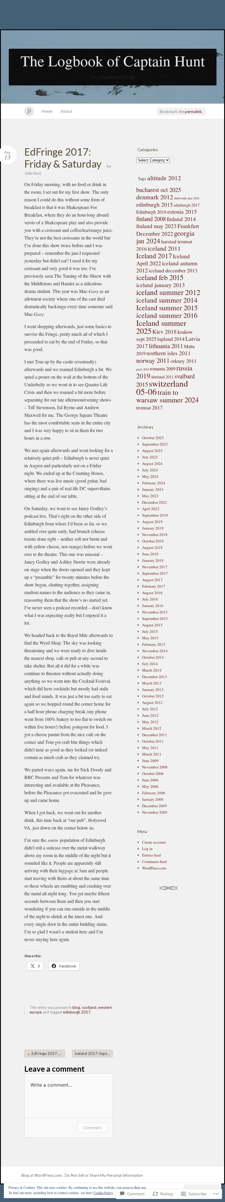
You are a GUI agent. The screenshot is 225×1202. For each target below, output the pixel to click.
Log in (147, 848)
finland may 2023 (156, 226)
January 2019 (152, 528)
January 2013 (152, 689)
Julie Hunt (32, 173)
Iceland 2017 (154, 255)
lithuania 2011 (166, 346)
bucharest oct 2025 (158, 190)
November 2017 (155, 566)
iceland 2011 (164, 248)
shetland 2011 (162, 377)
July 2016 (150, 599)
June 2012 (150, 715)
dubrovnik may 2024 (186, 198)
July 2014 (150, 663)
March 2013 (151, 683)
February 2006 (153, 792)
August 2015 (152, 625)
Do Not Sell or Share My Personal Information (104, 1175)
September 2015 (155, 618)
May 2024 (150, 476)
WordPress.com (154, 868)
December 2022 (154, 502)
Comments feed (154, 861)
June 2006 (150, 780)
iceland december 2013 (173, 270)
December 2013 (154, 676)
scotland (89, 1007)
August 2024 (152, 463)
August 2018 (152, 547)
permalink (193, 111)
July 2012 (150, 709)
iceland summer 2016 (166, 315)
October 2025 (153, 437)
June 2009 (150, 760)
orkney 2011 (184, 360)
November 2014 (155, 650)
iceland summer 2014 (166, 300)
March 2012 (151, 728)
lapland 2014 (171, 338)
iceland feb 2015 (159, 277)
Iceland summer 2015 (167, 307)
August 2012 (152, 702)
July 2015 (150, 631)
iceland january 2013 (160, 285)
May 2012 (150, 721)
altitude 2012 (164, 177)
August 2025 (152, 450)
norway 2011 (153, 360)
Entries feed (151, 855)
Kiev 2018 (164, 331)
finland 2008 (151, 219)
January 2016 (152, 605)
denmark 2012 (154, 197)
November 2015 (155, 612)
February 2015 (153, 644)
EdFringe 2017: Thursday (46, 1053)
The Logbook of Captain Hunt (113, 60)
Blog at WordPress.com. (42, 1175)
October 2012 (153, 696)
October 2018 (153, 541)
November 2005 (155, 812)
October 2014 (153, 657)
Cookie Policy (103, 1192)
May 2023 (150, 495)
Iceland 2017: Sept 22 (94, 1053)
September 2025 (155, 444)
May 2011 (150, 747)
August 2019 (152, 521)
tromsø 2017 (149, 407)
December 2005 (154, 805)
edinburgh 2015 (154, 204)
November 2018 (155, 534)
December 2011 (154, 734)
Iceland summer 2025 (161, 327)
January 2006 (152, 799)
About (66, 111)
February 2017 (153, 586)
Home (47, 111)
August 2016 (152, 592)
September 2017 (155, 573)
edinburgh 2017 (77, 1012)
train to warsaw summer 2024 (167, 395)
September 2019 (155, 515)
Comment (92, 1127)
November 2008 (155, 767)
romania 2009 (162, 368)
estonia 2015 (182, 211)
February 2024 (153, 482)
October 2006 (153, 773)
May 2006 (150, 786)
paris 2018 (142, 369)
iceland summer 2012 (168, 292)
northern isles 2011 (168, 353)
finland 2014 (181, 218)
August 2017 (152, 579)
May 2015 (150, 637)
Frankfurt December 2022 (167, 229)
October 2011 (153, 741)
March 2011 (151, 754)
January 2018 (152, 560)
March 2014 (151, 670)
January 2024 (152, 489)
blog (76, 1007)
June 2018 (150, 554)
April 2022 (150, 508)
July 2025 (150, 457)
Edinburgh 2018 (151, 212)
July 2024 (150, 470)
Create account (154, 842)
